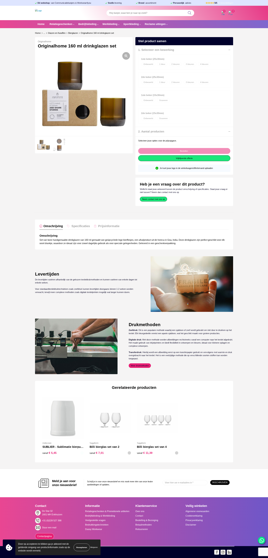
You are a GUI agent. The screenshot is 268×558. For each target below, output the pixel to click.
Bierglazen (73, 33)
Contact (139, 516)
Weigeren (94, 547)
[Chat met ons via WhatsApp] (261, 540)
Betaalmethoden (143, 525)
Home (41, 24)
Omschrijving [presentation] (53, 226)
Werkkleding (109, 24)
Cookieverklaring (194, 516)
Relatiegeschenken (61, 24)
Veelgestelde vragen (95, 520)
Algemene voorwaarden (197, 511)
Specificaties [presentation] (80, 226)
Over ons (139, 511)
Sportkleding (131, 24)
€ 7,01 (97, 452)
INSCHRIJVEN (220, 482)
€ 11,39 (144, 452)
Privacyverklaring (194, 520)
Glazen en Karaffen (56, 33)
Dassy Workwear (93, 529)
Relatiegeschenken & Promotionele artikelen (107, 511)
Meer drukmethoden (140, 365)
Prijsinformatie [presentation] (108, 226)
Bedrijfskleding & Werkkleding (100, 516)
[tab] (51, 227)
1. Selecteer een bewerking (156, 49)
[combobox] (150, 13)
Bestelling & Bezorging (146, 520)
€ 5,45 (49, 452)
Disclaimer (191, 525)
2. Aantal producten (151, 131)
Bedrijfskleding (87, 24)
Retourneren (141, 529)
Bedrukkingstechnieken (96, 525)
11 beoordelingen (223, 3)
